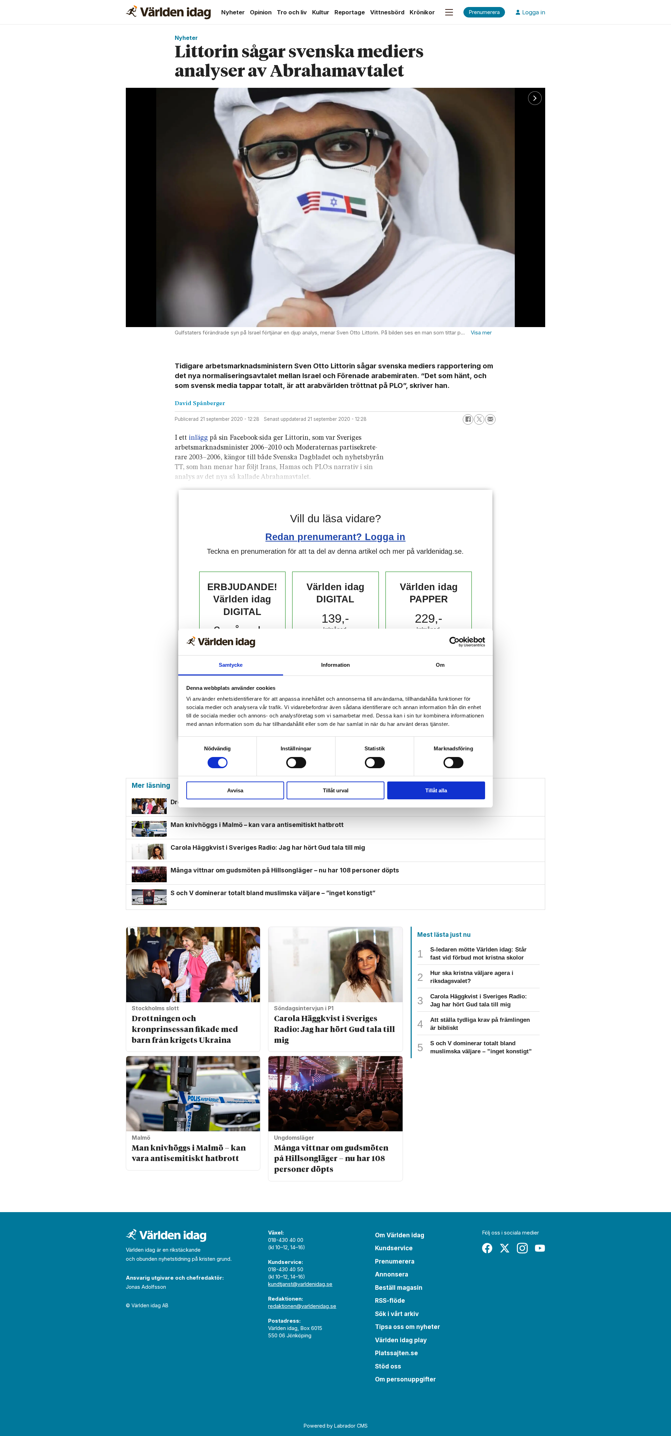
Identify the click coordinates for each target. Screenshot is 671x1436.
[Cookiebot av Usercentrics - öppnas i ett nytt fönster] (454, 642)
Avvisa (235, 790)
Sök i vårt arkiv (397, 1313)
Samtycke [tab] (231, 665)
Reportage (349, 12)
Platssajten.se (396, 1353)
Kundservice (394, 1248)
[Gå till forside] (168, 12)
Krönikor (422, 12)
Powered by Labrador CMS (336, 1426)
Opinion (261, 12)
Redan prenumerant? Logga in (335, 536)
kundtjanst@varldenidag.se (300, 1284)
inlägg (198, 437)
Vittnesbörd (387, 12)
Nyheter (233, 12)
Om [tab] (440, 665)
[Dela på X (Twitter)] (479, 419)
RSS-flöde (390, 1300)
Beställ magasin (399, 1287)
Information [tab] (335, 665)
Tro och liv (292, 12)
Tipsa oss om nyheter (407, 1326)
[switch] (296, 762)
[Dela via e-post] (490, 419)
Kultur (320, 12)
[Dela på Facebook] (468, 419)
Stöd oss (388, 1366)
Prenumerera (394, 1261)
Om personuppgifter (405, 1379)
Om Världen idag (399, 1235)
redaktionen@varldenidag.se (302, 1306)
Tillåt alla (436, 790)
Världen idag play (401, 1340)
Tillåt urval (335, 790)
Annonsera (391, 1274)
